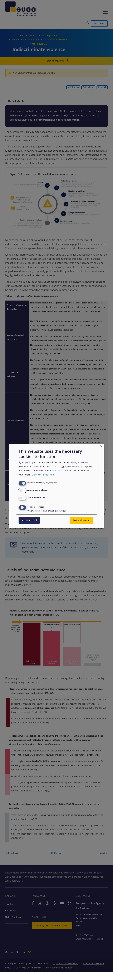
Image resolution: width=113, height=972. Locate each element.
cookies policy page (44, 474)
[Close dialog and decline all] (101, 446)
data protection (60, 470)
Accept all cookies (81, 520)
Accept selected (29, 520)
